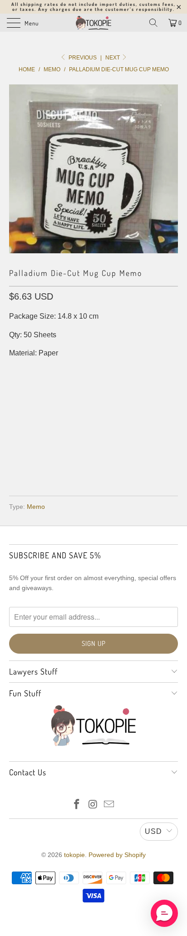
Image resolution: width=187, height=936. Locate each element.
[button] (164, 913)
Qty (15, 371)
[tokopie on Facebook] (77, 805)
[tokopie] (93, 23)
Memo (36, 506)
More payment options (93, 462)
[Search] (153, 23)
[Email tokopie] (109, 805)
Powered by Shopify (117, 854)
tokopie (74, 854)
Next (113, 57)
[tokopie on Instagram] (93, 805)
